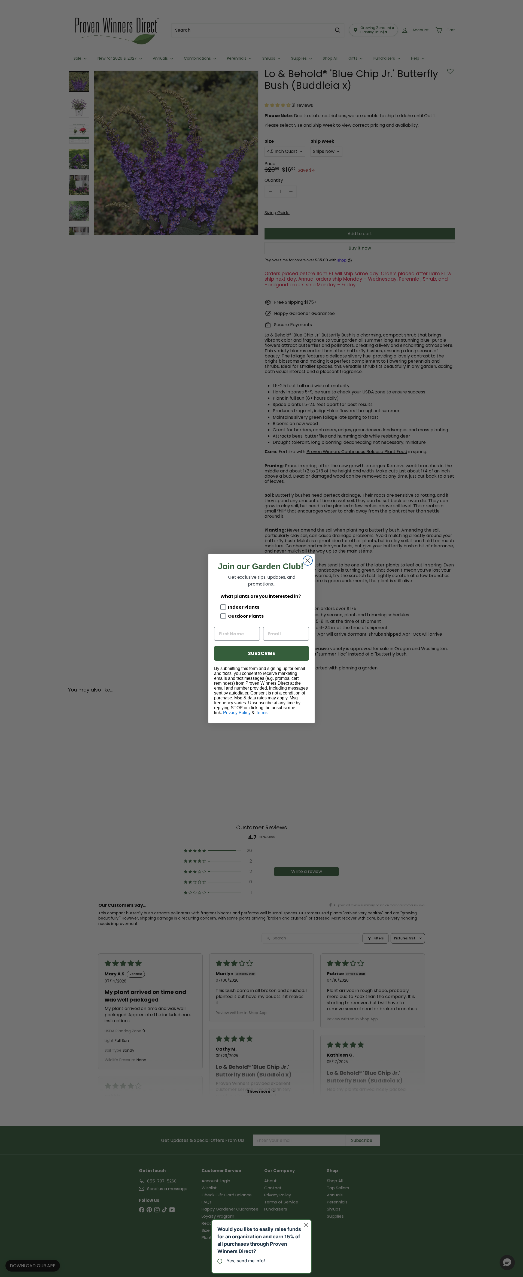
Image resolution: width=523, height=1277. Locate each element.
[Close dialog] (307, 560)
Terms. (262, 712)
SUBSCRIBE (261, 653)
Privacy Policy (237, 712)
